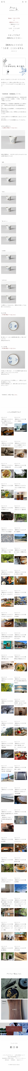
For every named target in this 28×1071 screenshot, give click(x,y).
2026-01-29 (4, 677)
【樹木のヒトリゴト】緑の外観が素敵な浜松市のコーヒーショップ (7, 636)
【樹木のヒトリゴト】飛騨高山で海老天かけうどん (20, 658)
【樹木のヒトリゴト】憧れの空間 (7, 840)
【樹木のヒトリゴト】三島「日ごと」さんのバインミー (7, 594)
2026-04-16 (4, 590)
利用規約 (13, 1060)
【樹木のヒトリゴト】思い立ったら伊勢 (20, 466)
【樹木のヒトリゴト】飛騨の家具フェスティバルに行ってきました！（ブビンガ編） (7, 927)
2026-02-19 (4, 655)
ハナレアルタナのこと (8, 1055)
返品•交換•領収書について (14, 1056)
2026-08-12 (4, 441)
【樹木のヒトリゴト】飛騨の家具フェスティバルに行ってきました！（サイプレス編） (20, 927)
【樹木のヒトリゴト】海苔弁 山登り (20, 768)
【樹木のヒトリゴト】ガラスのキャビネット (7, 880)
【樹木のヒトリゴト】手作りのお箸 (20, 949)
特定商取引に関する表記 (8, 1058)
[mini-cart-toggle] (25, 2)
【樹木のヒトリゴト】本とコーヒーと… (20, 840)
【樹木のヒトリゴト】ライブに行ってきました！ (7, 615)
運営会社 (7, 1060)
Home (9, 18)
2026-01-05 (17, 699)
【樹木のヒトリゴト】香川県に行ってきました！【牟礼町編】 (20, 791)
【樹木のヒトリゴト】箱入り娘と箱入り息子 (7, 444)
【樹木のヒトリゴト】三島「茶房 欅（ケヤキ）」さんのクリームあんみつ (20, 746)
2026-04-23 (17, 570)
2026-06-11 (4, 528)
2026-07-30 (4, 463)
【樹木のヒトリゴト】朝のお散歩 (20, 615)
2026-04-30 (4, 570)
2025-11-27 (17, 741)
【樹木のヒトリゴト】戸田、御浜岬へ (20, 530)
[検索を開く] (4, 2)
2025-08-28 (17, 857)
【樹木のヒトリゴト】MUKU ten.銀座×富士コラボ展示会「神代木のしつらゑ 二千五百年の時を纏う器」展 (7, 816)
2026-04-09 (17, 590)
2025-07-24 (17, 898)
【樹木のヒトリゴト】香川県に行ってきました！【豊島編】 (7, 745)
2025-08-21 (4, 878)
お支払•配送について (20, 1055)
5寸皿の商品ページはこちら (8, 314)
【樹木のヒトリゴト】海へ (7, 790)
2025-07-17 (4, 922)
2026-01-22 (17, 677)
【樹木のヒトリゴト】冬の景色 (7, 702)
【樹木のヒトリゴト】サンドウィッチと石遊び (7, 530)
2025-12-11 (3, 741)
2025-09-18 (17, 837)
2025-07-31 (4, 898)
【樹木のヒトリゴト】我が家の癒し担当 (7, 657)
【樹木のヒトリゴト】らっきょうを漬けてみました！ (20, 487)
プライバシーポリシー (20, 1058)
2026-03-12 (4, 633)
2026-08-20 (17, 417)
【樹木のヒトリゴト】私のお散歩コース (7, 508)
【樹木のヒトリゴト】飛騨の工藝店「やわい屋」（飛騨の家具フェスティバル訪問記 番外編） (7, 903)
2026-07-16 (4, 483)
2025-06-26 (4, 946)
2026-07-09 (17, 483)
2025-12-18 (17, 721)
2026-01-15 (4, 699)
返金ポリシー (20, 1060)
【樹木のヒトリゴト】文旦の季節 (7, 724)
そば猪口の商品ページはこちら (9, 127)
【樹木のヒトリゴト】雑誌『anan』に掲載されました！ (20, 551)
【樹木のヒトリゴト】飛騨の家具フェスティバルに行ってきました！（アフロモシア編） (20, 903)
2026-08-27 (4, 417)
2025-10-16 (4, 809)
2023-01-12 (14, 51)
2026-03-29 (4, 612)
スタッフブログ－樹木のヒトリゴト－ (14, 20)
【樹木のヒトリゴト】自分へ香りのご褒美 (20, 573)
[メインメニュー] (2, 2)
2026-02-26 (17, 633)
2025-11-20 (4, 765)
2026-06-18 (17, 505)
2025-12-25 (4, 721)
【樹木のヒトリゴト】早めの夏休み (7, 949)
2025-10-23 (17, 787)
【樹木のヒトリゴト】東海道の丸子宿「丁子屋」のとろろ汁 (20, 636)
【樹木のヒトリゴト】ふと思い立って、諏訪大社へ (20, 509)
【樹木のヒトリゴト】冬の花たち (7, 679)
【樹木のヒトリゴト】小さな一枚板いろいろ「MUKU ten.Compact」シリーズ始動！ (7, 422)
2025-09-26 (4, 837)
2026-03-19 (17, 612)
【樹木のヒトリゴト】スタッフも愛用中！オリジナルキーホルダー (20, 445)
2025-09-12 (4, 857)
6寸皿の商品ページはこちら (8, 348)
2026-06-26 (4, 505)
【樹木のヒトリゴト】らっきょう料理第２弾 (7, 466)
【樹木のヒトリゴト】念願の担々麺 (20, 860)
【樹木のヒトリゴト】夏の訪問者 (20, 880)
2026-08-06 (17, 441)
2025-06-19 (17, 946)
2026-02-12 (17, 655)
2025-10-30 (4, 787)
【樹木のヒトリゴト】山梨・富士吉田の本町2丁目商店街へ (20, 680)
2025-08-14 (17, 878)
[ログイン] (23, 2)
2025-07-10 (17, 922)
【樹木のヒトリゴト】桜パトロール (20, 593)
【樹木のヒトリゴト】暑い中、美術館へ (20, 420)
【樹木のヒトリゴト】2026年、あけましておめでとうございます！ (20, 703)
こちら (15, 394)
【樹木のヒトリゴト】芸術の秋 (20, 812)
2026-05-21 (4, 548)
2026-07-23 (17, 463)
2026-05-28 (17, 528)
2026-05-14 (17, 548)
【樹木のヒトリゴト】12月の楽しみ (20, 724)
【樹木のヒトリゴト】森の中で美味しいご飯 (7, 551)
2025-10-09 (17, 809)
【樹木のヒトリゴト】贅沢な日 (7, 860)
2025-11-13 (17, 765)
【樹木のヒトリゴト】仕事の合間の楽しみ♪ (7, 573)
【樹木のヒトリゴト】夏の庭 (7, 486)
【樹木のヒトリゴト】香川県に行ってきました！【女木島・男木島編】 (7, 769)
